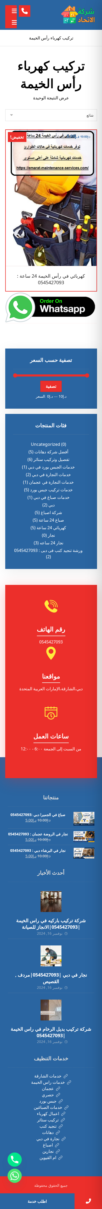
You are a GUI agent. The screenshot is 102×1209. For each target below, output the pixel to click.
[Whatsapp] (15, 1176)
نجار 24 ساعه (51, 543)
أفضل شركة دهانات (51, 452)
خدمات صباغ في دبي (51, 497)
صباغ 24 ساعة (51, 520)
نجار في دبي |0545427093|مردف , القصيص (51, 978)
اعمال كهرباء (48, 1113)
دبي (51, 505)
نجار (51, 535)
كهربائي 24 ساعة (51, 528)
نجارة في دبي (47, 1139)
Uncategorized (45, 444)
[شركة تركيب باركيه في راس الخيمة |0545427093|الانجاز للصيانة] (51, 901)
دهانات (48, 1132)
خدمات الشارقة (47, 1076)
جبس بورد (47, 1101)
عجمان (48, 1088)
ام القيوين (47, 1157)
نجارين (48, 1151)
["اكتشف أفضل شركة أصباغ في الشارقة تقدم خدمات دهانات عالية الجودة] (78, 15)
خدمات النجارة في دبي (51, 474)
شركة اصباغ (51, 512)
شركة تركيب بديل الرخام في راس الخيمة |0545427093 (51, 1032)
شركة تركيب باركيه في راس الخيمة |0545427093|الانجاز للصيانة (51, 923)
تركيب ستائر (48, 1120)
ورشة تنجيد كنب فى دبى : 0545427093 (48, 550)
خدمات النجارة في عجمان (51, 482)
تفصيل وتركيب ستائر (51, 459)
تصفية (51, 386)
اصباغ (48, 1145)
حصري (48, 1095)
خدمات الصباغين (48, 1107)
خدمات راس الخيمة (48, 1082)
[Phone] (15, 1160)
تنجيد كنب (47, 1126)
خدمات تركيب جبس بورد (51, 490)
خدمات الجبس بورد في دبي (51, 467)
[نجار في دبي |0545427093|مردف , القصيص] (51, 955)
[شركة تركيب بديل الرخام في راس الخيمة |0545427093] (51, 1010)
